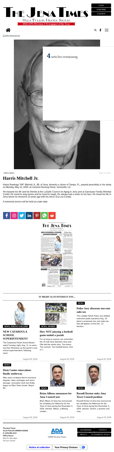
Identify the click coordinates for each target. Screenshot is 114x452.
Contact (103, 430)
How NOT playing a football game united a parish (56, 333)
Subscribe (101, 10)
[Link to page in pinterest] (36, 215)
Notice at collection (39, 447)
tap (106, 30)
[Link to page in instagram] (14, 215)
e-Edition (101, 14)
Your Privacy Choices (66, 447)
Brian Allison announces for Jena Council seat (56, 395)
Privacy (83, 435)
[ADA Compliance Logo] (57, 434)
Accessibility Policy (100, 435)
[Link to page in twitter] (21, 215)
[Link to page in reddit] (51, 215)
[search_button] (95, 30)
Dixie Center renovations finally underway (17, 372)
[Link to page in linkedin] (29, 215)
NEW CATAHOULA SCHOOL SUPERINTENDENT (15, 335)
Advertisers (85, 430)
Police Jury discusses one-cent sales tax (93, 310)
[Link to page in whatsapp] (44, 215)
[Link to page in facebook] (6, 215)
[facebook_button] (100, 30)
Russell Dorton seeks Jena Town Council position (91, 395)
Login (101, 5)
